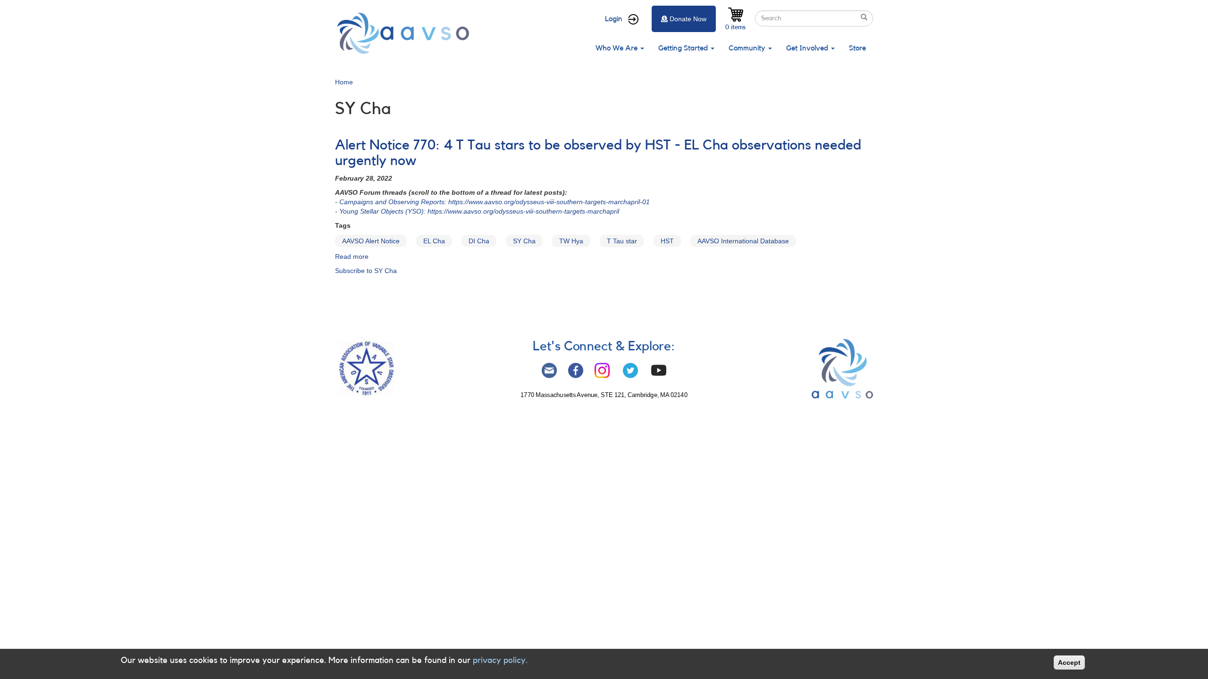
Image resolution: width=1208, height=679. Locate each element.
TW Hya (571, 241)
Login (613, 19)
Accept (1069, 662)
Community (748, 48)
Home (344, 82)
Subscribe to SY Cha (366, 270)
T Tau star (622, 241)
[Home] (406, 33)
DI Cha (479, 241)
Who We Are (617, 48)
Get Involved (808, 48)
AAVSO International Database (743, 241)
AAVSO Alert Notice (371, 241)
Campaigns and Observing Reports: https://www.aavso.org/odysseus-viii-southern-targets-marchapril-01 (494, 202)
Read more (352, 256)
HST (667, 241)
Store (857, 48)
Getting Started (684, 48)
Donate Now (688, 19)
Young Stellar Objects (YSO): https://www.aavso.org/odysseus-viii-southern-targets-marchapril (479, 211)
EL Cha (434, 241)
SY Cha (524, 241)
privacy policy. (500, 660)
